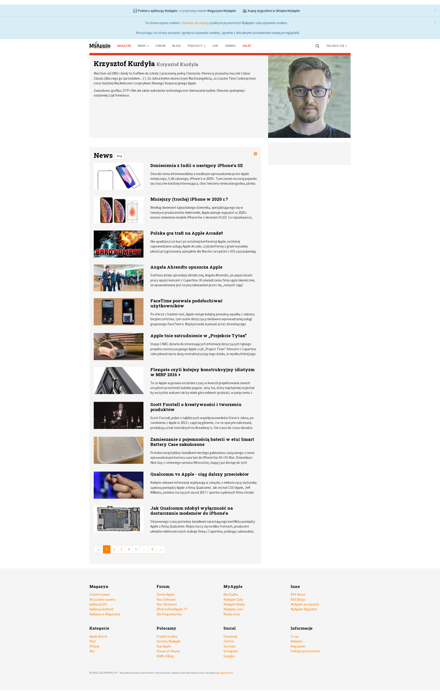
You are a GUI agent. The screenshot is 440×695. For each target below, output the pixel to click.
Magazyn (124, 46)
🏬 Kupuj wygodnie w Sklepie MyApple (271, 10)
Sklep (246, 46)
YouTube (229, 646)
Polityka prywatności (305, 651)
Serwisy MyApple (169, 641)
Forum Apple (165, 594)
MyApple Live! (233, 609)
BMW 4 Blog (165, 656)
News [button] (142, 46)
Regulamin (298, 646)
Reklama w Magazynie (104, 614)
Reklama (296, 641)
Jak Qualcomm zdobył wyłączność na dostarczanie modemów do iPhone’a (191, 510)
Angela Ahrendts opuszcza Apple (186, 267)
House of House (168, 651)
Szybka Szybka (167, 636)
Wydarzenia (231, 614)
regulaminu (226, 672)
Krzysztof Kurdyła (124, 63)
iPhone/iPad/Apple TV (172, 609)
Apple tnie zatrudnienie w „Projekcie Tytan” (198, 335)
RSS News (298, 594)
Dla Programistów (169, 614)
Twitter (228, 641)
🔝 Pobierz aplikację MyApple (155, 10)
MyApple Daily (233, 599)
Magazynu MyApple (221, 10)
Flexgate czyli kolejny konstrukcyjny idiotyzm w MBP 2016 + (202, 372)
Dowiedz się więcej (194, 23)
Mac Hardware (167, 604)
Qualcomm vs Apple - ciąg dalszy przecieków (199, 474)
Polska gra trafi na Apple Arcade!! (186, 233)
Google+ (229, 656)
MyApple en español (305, 604)
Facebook (230, 636)
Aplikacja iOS (98, 604)
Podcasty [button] (195, 46)
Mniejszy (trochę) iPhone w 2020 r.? (189, 199)
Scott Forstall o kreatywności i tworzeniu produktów (196, 406)
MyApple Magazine (304, 609)
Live (215, 46)
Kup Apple (164, 646)
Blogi (176, 46)
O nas (295, 636)
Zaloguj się (335, 46)
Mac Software (166, 599)
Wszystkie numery (102, 599)
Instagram (230, 651)
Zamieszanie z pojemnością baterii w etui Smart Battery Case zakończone (202, 441)
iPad (92, 641)
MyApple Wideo (234, 604)
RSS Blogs (298, 599)
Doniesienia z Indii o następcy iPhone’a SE (196, 165)
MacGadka (230, 594)
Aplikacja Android (101, 609)
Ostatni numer (99, 594)
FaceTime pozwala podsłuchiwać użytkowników (186, 303)
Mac (92, 651)
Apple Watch (98, 636)
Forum (160, 46)
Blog (119, 156)
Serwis (230, 46)
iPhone (94, 646)
